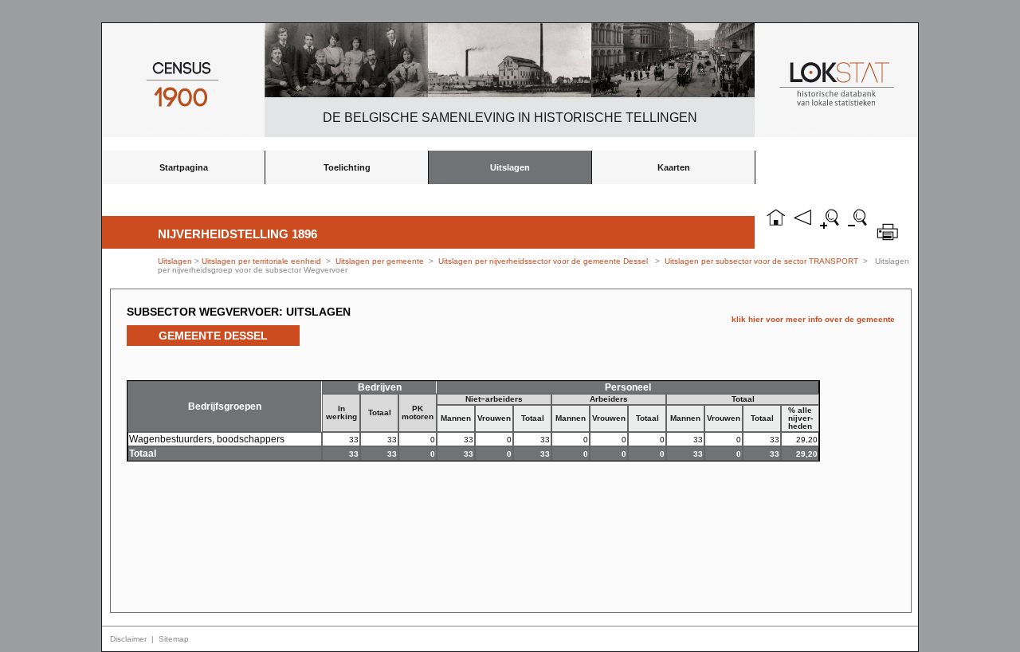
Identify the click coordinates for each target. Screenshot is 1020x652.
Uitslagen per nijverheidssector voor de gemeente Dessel (543, 261)
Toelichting (347, 167)
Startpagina (183, 167)
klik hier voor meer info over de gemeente (813, 319)
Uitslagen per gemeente (379, 261)
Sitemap (174, 638)
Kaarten (673, 167)
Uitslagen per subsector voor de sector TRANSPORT (761, 261)
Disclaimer (128, 638)
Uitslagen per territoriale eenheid (263, 261)
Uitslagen (510, 167)
